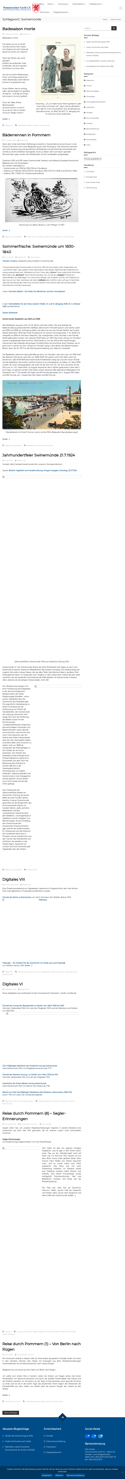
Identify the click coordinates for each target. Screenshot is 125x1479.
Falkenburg (55, 972)
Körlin (62, 972)
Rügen (36, 125)
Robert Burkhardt (9, 313)
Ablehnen (59, 1475)
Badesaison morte (18, 29)
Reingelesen (91, 134)
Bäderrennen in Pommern (26, 135)
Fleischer (57, 1101)
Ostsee (35, 1331)
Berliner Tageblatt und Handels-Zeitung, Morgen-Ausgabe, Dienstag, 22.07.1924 (43, 470)
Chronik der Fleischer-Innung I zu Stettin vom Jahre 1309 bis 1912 (30, 1074)
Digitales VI (12, 984)
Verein (50, 4)
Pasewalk (68, 972)
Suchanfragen (91, 139)
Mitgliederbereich (60, 12)
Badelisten (31, 445)
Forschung (62, 4)
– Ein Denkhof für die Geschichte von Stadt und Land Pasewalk (33, 963)
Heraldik (89, 112)
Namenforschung (92, 129)
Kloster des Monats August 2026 (97, 42)
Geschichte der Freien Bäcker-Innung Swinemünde (24, 1083)
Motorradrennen (57, 237)
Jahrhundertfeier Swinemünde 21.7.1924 (38, 455)
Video (88, 145)
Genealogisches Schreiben (96, 102)
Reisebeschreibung (33, 1401)
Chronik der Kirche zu (17, 897)
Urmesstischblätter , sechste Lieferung (100, 61)
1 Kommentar (35, 257)
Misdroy (47, 237)
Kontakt (49, 1436)
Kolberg (30, 125)
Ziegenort (11, 1334)
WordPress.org (91, 188)
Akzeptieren (47, 1475)
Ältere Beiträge (10, 1413)
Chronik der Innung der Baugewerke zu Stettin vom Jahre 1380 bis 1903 (33, 1006)
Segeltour (42, 1331)
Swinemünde (45, 125)
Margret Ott (26, 34)
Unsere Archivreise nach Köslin (97, 47)
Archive (89, 86)
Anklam (21, 972)
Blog (42, 4)
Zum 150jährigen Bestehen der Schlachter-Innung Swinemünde (29, 1066)
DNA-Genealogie (92, 91)
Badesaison (22, 125)
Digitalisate (46, 972)
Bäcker (41, 1101)
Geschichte (18, 237)
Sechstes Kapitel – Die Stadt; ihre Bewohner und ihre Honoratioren (37, 291)
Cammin (37, 972)
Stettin (72, 1101)
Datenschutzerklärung (55, 1441)
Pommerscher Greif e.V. (29, 1124)
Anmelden (90, 171)
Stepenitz (50, 1331)
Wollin (4, 1334)
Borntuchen (29, 972)
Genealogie (90, 96)
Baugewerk (49, 1101)
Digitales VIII (13, 879)
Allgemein (9, 125)
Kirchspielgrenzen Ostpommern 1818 (99, 66)
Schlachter (65, 1101)
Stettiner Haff (60, 1331)
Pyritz (75, 972)
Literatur (30, 1101)
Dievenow (28, 1331)
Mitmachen (45, 12)
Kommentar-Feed (93, 182)
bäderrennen (32, 237)
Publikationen (95, 4)
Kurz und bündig (20, 1101)
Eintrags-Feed (91, 177)
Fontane (39, 445)
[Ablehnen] (122, 1472)
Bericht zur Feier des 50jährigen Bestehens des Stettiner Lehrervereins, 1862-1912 (37, 1092)
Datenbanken (78, 4)
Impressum (51, 1447)
